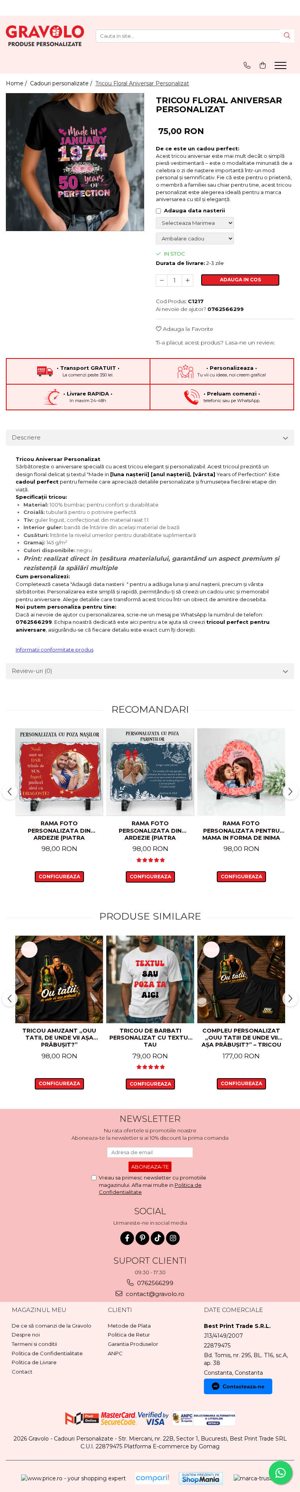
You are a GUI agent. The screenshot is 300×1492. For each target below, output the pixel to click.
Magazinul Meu (39, 1310)
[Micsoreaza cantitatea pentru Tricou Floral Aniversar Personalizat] (162, 280)
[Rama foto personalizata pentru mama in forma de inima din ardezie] (241, 772)
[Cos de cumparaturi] (263, 65)
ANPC (115, 1353)
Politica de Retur (129, 1334)
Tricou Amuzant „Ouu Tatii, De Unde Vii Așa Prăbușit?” (59, 1037)
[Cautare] (287, 36)
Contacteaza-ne (243, 1386)
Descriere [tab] (26, 437)
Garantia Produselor (133, 1344)
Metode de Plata (129, 1325)
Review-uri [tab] (32, 670)
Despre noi (26, 1334)
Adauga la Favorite (187, 328)
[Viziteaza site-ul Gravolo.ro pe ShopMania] (201, 1478)
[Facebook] (127, 1238)
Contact (22, 1371)
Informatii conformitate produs (54, 649)
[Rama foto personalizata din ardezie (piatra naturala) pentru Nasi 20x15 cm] (59, 772)
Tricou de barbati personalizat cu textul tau (150, 1037)
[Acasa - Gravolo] (45, 35)
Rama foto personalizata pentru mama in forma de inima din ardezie (241, 831)
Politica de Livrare (34, 1362)
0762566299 (154, 1283)
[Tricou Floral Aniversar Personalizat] (75, 162)
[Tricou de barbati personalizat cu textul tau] (150, 979)
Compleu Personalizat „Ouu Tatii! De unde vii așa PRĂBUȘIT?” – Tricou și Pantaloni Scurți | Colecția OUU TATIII (241, 1038)
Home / (17, 83)
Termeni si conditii (34, 1344)
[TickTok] (157, 1238)
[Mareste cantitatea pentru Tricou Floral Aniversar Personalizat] (187, 280)
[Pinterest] (142, 1238)
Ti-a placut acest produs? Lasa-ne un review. (215, 342)
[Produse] (281, 68)
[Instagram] (173, 1238)
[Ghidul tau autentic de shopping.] (152, 1478)
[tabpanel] (75, 162)
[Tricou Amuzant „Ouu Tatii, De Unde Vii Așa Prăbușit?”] (59, 979)
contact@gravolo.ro (154, 1294)
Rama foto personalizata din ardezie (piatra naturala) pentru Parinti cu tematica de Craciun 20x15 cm (150, 831)
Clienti (120, 1310)
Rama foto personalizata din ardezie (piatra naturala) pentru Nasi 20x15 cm (59, 831)
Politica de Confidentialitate (47, 1353)
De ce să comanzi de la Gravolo (51, 1325)
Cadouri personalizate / (62, 83)
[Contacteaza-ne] (247, 65)
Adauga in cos (240, 280)
